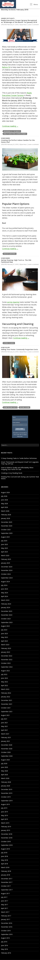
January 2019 (5, 830)
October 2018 (6, 841)
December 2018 (6, 834)
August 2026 (5, 492)
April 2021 (4, 730)
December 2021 (6, 700)
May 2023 (4, 637)
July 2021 (4, 719)
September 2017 (6, 890)
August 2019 (5, 804)
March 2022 (5, 689)
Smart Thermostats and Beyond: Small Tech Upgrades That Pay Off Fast (20, 463)
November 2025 (6, 526)
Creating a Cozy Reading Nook (11, 473)
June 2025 (4, 544)
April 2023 (4, 641)
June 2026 (4, 500)
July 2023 (4, 630)
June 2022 (4, 678)
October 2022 (6, 663)
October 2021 (6, 708)
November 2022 (6, 660)
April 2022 (4, 685)
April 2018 (4, 864)
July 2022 (4, 674)
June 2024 (4, 589)
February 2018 (6, 871)
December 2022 (6, 656)
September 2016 (6, 934)
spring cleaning (13, 302)
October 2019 (6, 797)
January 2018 (5, 875)
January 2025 (5, 563)
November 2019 (6, 793)
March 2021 (5, 734)
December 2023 (6, 611)
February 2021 (6, 737)
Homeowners (5, 138)
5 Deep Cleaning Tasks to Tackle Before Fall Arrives (19, 458)
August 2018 (5, 849)
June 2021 (4, 723)
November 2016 (6, 927)
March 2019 (5, 823)
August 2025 (5, 537)
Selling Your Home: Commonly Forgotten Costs (19, 349)
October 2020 (6, 752)
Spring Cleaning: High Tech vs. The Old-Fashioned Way (16, 261)
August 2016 (5, 938)
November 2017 (6, 882)
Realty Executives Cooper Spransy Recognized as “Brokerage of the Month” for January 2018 (19, 21)
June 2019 (4, 812)
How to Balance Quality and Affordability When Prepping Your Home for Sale (17, 468)
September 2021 (6, 712)
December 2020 (6, 745)
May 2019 (4, 815)
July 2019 (4, 808)
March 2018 (5, 867)
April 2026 (4, 507)
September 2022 (6, 667)
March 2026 (5, 511)
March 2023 (5, 645)
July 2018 (4, 853)
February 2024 (6, 604)
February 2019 (6, 827)
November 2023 (6, 615)
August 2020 (5, 760)
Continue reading (10, 126)
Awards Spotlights (8, 18)
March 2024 (5, 600)
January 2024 (5, 607)
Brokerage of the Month (12, 131)
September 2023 (6, 622)
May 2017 (4, 905)
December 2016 (6, 923)
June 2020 (4, 767)
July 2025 (4, 541)
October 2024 (6, 574)
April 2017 (4, 908)
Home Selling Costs (10, 407)
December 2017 (6, 879)
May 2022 (4, 682)
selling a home (24, 407)
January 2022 (5, 697)
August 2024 (5, 582)
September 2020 (6, 756)
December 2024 (6, 567)
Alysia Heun (23, 25)
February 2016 (6, 953)
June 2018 (4, 856)
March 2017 (5, 912)
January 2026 (5, 518)
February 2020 (6, 782)
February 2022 (6, 693)
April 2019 (4, 819)
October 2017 (6, 886)
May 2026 (4, 504)
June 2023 (4, 633)
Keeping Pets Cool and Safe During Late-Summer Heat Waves (20, 478)
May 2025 (4, 548)
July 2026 (4, 496)
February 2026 (6, 515)
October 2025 (6, 530)
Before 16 (6, 67)
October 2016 (6, 931)
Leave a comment (33, 25)
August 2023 (5, 626)
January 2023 (5, 652)
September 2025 (6, 533)
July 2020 (4, 763)
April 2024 (4, 596)
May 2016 (4, 949)
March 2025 (5, 555)
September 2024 (6, 578)
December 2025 (6, 522)
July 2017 (4, 897)
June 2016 (4, 945)
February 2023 (6, 648)
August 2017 (5, 893)
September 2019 (6, 801)
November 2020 (6, 749)
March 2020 (5, 778)
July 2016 (4, 942)
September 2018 (6, 845)
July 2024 (4, 585)
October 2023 (6, 619)
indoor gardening (10, 254)
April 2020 (4, 775)
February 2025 (6, 559)
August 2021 (5, 715)
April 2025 (4, 552)
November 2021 (6, 704)
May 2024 (4, 593)
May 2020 (4, 771)
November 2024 (6, 570)
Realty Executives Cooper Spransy (15, 134)
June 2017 (4, 901)
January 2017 (5, 919)
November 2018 (6, 838)
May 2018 (4, 860)
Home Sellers (5, 347)
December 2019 (6, 789)
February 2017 (6, 916)
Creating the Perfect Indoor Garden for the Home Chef (18, 141)
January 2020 (5, 786)
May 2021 (4, 726)
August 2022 (5, 671)
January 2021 (5, 741)
